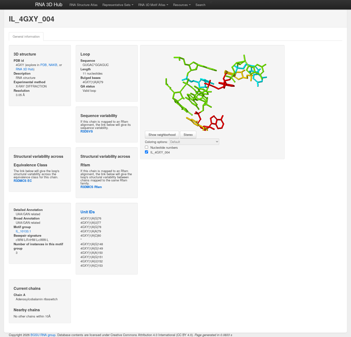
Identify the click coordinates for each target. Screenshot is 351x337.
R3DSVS (86, 131)
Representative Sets (116, 4)
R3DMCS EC (23, 180)
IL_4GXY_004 (160, 152)
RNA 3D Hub (48, 4)
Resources (180, 4)
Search (200, 4)
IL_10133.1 (23, 231)
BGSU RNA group (43, 334)
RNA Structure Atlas (83, 4)
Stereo (188, 134)
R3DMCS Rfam (91, 186)
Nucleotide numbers (164, 147)
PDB (43, 64)
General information (26, 36)
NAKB (53, 64)
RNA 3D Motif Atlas (151, 4)
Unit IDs (87, 211)
